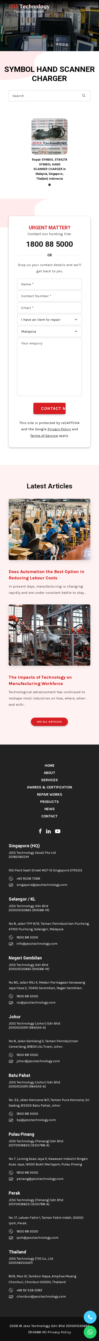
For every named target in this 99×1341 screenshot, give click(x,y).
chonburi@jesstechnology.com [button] (41, 1296)
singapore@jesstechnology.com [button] (42, 885)
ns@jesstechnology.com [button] (36, 1002)
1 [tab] (49, 185)
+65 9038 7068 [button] (28, 878)
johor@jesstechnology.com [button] (38, 1061)
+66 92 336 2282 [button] (29, 1290)
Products (49, 802)
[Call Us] (90, 1317)
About (49, 773)
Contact (49, 816)
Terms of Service (44, 435)
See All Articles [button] (49, 721)
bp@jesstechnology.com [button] (36, 1120)
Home (50, 765)
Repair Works (49, 794)
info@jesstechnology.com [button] (37, 944)
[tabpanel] (49, 149)
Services (49, 780)
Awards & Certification (49, 787)
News (49, 809)
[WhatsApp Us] (90, 1332)
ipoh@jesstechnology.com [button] (37, 1238)
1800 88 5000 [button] (27, 937)
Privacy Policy (59, 429)
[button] (88, 8)
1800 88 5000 (49, 244)
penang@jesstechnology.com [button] (40, 1179)
